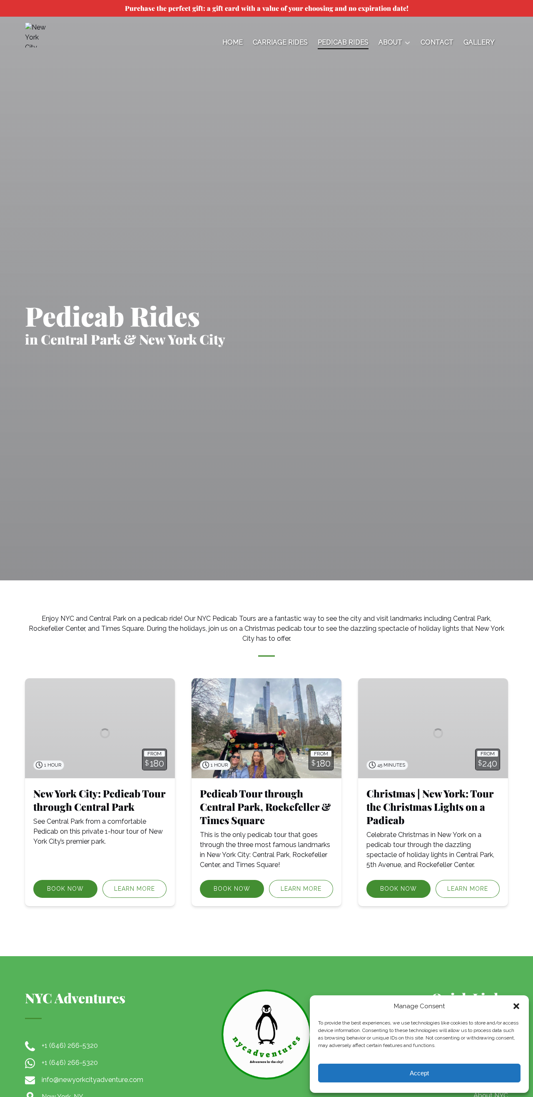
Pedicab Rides (343, 42)
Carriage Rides (280, 42)
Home (232, 42)
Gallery (479, 42)
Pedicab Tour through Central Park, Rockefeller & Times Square (265, 807)
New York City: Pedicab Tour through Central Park (99, 800)
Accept (419, 1073)
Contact (437, 42)
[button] (516, 1006)
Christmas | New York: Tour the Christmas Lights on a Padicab (429, 807)
